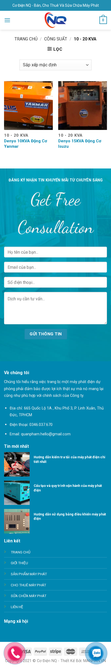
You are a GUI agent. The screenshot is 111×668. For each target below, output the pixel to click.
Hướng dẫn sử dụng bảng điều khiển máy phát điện (70, 516)
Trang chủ (26, 39)
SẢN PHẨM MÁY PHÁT (29, 574)
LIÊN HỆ (17, 607)
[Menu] (7, 20)
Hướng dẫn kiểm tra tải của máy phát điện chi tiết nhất (69, 459)
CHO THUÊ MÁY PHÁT (28, 585)
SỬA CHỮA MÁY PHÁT (28, 596)
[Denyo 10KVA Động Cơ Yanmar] (28, 105)
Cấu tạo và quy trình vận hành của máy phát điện (68, 488)
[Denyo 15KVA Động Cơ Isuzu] (82, 105)
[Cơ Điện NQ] (55, 20)
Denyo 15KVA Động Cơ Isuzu (79, 144)
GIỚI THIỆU (19, 563)
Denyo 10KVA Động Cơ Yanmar (25, 144)
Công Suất (55, 39)
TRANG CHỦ (20, 552)
